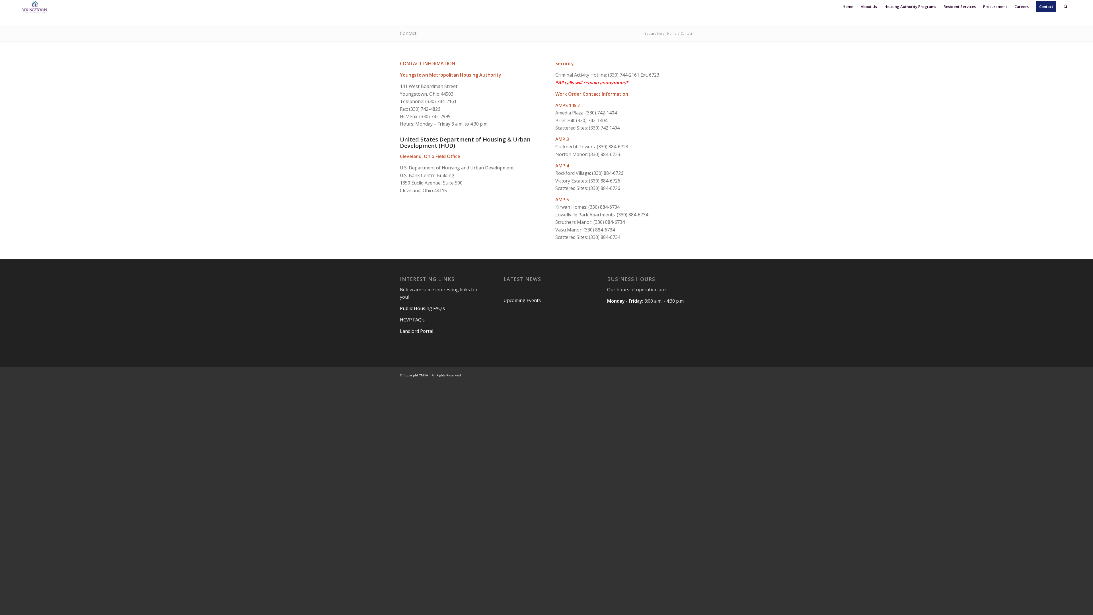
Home (672, 33)
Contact (408, 33)
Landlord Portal (416, 331)
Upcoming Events (522, 300)
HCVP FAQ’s (413, 320)
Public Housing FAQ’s (423, 308)
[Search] (1065, 6)
